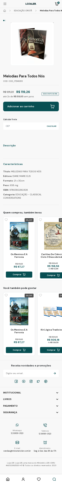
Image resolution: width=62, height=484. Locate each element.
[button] (57, 3)
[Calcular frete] (51, 126)
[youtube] (23, 381)
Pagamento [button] (10, 405)
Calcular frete (10, 119)
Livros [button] (7, 399)
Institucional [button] (12, 392)
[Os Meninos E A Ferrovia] (19, 235)
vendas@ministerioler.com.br (17, 449)
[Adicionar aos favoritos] (6, 219)
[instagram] (31, 381)
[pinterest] (46, 381)
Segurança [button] (10, 412)
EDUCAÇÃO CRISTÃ (23, 10)
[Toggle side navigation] (5, 4)
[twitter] (38, 381)
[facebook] (16, 381)
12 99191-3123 (17, 432)
